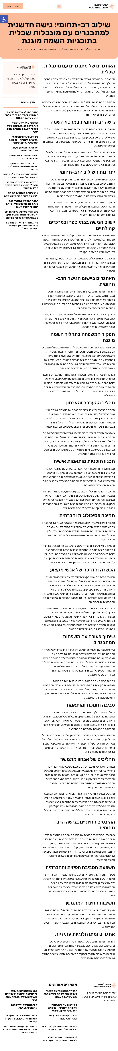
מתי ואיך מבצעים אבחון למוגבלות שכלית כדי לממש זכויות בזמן (20, 176)
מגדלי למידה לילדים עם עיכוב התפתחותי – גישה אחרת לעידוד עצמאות (21, 166)
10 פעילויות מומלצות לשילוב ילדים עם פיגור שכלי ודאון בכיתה (21, 194)
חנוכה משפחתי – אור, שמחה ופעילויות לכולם (23, 157)
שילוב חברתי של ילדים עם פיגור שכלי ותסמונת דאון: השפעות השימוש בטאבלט (21, 225)
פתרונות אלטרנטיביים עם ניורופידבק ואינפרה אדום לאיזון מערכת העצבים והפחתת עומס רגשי (22, 127)
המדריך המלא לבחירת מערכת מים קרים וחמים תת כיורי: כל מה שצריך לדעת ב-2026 (21, 115)
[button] (4, 19)
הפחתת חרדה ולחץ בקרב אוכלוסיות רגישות (25, 149)
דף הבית (96, 49)
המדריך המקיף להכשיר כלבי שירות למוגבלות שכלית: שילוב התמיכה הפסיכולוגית (22, 204)
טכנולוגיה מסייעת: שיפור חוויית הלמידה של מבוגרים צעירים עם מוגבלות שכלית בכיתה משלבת (21, 214)
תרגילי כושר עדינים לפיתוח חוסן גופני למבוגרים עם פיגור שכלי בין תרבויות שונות (21, 185)
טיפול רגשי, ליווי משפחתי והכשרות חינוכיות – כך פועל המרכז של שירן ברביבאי (23, 139)
